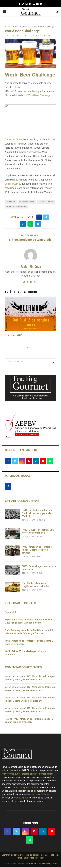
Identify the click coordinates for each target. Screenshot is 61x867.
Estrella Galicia (12, 183)
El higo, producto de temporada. (30, 239)
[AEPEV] (30, 437)
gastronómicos (32, 787)
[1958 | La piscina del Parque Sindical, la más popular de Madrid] (12, 514)
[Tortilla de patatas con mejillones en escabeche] (12, 587)
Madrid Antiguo (22, 797)
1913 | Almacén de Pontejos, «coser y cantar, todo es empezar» (37, 550)
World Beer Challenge (38, 95)
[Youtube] (37, 4)
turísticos (17, 787)
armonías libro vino (41, 794)
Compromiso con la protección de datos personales (25, 855)
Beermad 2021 (14, 335)
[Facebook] (19, 4)
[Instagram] (26, 4)
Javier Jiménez (15, 36)
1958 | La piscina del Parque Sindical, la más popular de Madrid (37, 513)
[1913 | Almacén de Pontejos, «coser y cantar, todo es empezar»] (12, 550)
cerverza (11, 202)
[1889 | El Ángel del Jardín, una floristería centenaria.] (12, 533)
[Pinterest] (30, 4)
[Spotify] (41, 4)
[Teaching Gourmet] (30, 400)
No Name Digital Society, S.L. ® (43, 864)
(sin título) (10, 612)
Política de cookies (35, 858)
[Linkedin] (34, 4)
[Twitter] (23, 4)
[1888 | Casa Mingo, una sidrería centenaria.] (12, 570)
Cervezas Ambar (14, 139)
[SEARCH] (52, 361)
